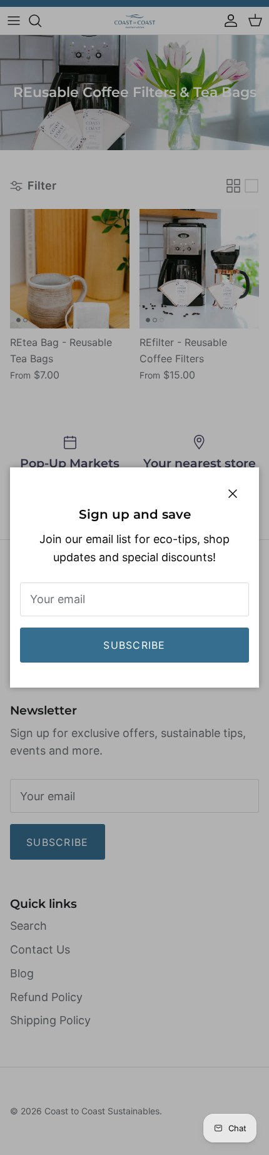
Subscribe (134, 645)
